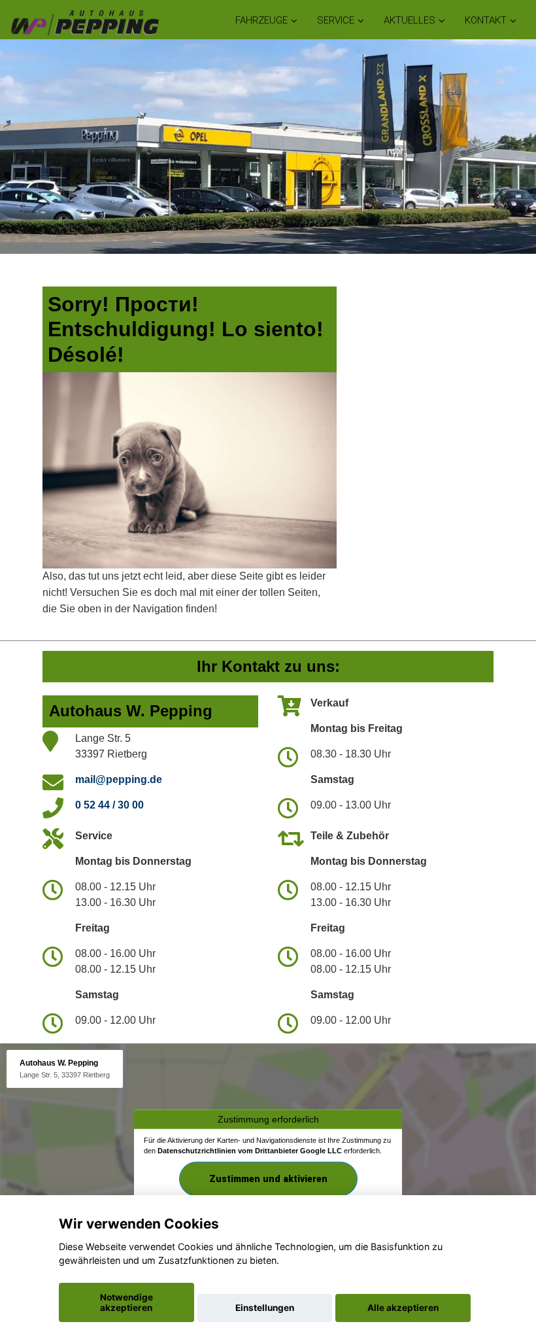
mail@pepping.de (118, 779)
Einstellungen (264, 1307)
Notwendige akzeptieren (126, 1302)
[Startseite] (84, 21)
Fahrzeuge (261, 20)
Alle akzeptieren (403, 1307)
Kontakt (486, 20)
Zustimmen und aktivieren (268, 1179)
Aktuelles (409, 20)
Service (335, 20)
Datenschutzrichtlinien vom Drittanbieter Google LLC (250, 1151)
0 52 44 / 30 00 (109, 805)
